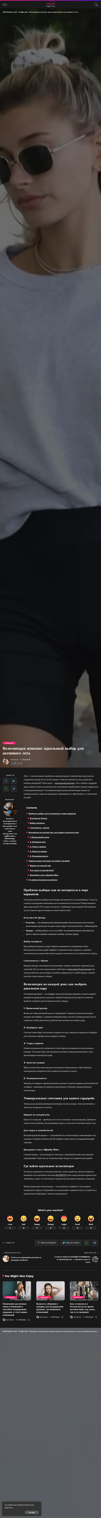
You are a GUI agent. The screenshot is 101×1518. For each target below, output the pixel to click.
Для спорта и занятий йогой (42, 870)
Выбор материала (37, 823)
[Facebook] (12, 763)
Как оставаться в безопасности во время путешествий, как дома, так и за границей (82, 1307)
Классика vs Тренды (38, 818)
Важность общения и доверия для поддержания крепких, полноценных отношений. (49, 1307)
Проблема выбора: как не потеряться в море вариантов (52, 813)
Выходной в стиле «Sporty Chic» (44, 875)
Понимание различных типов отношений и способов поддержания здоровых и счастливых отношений (15, 1309)
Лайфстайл (9, 743)
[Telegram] (21, 763)
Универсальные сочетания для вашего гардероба (49, 861)
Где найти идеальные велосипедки (43, 880)
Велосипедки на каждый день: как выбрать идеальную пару (54, 832)
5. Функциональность (39, 856)
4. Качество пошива (38, 851)
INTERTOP (61, 1175)
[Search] (95, 5)
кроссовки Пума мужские (79, 969)
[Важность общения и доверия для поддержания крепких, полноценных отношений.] (50, 1290)
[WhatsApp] (18, 763)
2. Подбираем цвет (38, 842)
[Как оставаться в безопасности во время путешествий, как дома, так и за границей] (84, 1290)
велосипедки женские (65, 783)
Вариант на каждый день (40, 866)
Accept (32, 1512)
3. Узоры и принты (38, 847)
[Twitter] (15, 763)
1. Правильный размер (39, 837)
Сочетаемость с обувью (39, 828)
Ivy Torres (14, 759)
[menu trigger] (6, 5)
